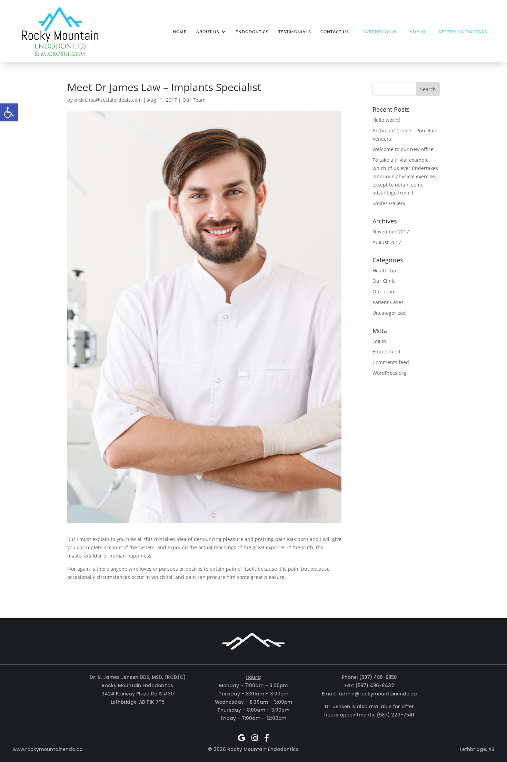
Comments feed (390, 362)
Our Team (194, 100)
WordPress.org (389, 373)
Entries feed (386, 351)
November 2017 (390, 231)
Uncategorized (389, 313)
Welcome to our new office (403, 149)
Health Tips (385, 270)
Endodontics (252, 31)
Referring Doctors (463, 31)
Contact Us (334, 31)
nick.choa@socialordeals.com (108, 100)
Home (180, 31)
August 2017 (386, 242)
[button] (9, 112)
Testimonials (294, 31)
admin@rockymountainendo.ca (378, 694)
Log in (379, 341)
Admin (417, 31)
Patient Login (379, 31)
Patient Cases (388, 302)
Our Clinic (384, 281)
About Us (207, 31)
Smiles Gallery (388, 203)
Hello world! (386, 120)
